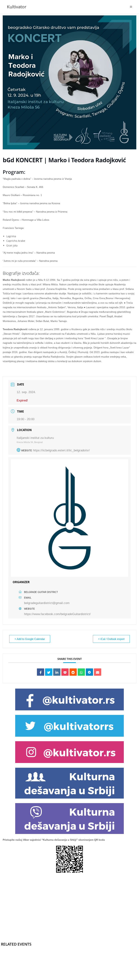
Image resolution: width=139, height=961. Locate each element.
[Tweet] (48, 672)
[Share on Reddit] (73, 672)
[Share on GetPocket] (65, 672)
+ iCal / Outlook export (111, 638)
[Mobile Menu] (131, 6)
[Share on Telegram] (89, 672)
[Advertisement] (69, 901)
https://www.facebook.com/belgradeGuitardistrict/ (57, 614)
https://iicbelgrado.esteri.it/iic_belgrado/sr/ (61, 450)
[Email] (97, 672)
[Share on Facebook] (40, 672)
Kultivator (16, 7)
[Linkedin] (56, 672)
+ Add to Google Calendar (29, 638)
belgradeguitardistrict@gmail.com (47, 603)
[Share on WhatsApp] (81, 672)
